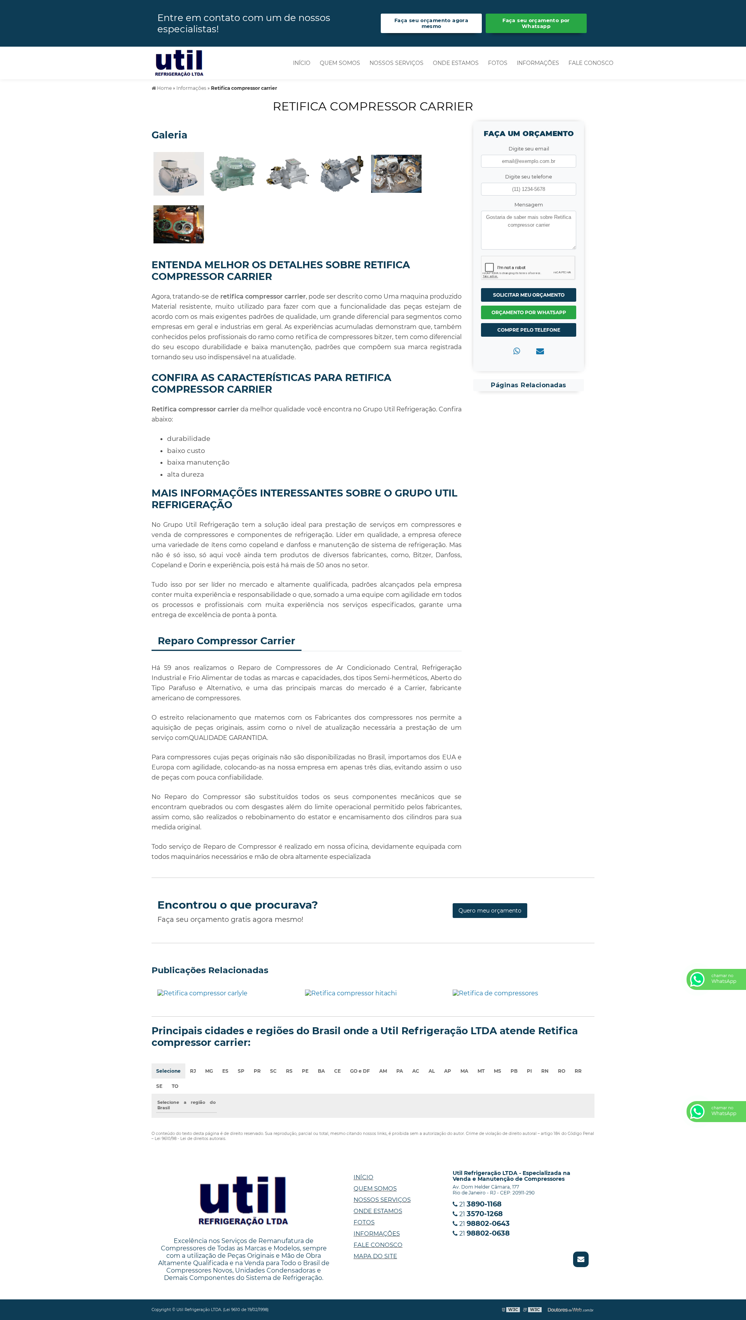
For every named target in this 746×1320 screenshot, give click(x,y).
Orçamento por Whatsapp (529, 312)
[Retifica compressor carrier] (178, 173)
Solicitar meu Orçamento (529, 295)
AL (432, 1071)
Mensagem (528, 205)
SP (241, 1071)
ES (225, 1071)
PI (529, 1071)
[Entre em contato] (540, 351)
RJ (193, 1071)
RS (289, 1071)
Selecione (168, 1071)
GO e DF (360, 1071)
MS (497, 1071)
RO (561, 1071)
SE (159, 1086)
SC (273, 1071)
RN (545, 1071)
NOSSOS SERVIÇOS (397, 62)
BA (321, 1071)
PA (399, 1071)
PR (257, 1071)
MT (481, 1071)
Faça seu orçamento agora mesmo (431, 23)
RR (578, 1071)
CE (337, 1071)
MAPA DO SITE (375, 1256)
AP (447, 1071)
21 (480, 1204)
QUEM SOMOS (340, 62)
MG (209, 1071)
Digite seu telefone (528, 177)
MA (464, 1071)
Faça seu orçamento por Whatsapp (536, 23)
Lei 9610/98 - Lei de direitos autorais (190, 1138)
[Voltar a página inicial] (179, 62)
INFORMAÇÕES (538, 62)
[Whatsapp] (516, 351)
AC (415, 1071)
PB (514, 1071)
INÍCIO (301, 62)
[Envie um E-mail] (581, 1259)
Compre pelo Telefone (528, 330)
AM (383, 1071)
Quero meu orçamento (489, 910)
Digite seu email (529, 149)
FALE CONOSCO (591, 62)
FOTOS (497, 62)
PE (305, 1071)
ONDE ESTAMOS (456, 62)
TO (175, 1086)
